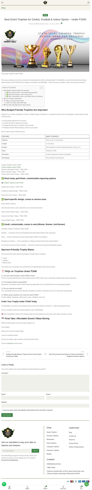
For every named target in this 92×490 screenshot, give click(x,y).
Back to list (45, 354)
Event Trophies (51, 443)
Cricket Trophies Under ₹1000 (10, 167)
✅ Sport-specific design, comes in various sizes (19, 94)
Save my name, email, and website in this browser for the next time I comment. (28, 410)
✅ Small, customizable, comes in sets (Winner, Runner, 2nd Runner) (25, 96)
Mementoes (50, 439)
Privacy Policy (73, 443)
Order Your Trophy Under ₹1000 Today (17, 102)
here (40, 310)
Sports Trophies (52, 432)
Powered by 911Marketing (9, 460)
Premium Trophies (52, 435)
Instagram (10, 343)
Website (4, 402)
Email (48, 394)
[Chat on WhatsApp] (4, 484)
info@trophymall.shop (54, 464)
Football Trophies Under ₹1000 (13, 183)
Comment (4, 373)
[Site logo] (45, 2)
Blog (45, 15)
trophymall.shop (43, 24)
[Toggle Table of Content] (41, 87)
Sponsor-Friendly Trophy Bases (13, 98)
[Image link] (8, 432)
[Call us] (86, 484)
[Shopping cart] (88, 2)
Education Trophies (53, 450)
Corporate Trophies (53, 446)
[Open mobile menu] (2, 2)
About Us (72, 439)
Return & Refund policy (76, 447)
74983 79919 (51, 467)
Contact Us (72, 436)
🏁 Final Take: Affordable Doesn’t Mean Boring (17, 105)
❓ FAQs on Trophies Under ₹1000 (14, 100)
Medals (49, 454)
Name (3, 394)
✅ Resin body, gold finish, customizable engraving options (22, 92)
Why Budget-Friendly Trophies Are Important (16, 90)
